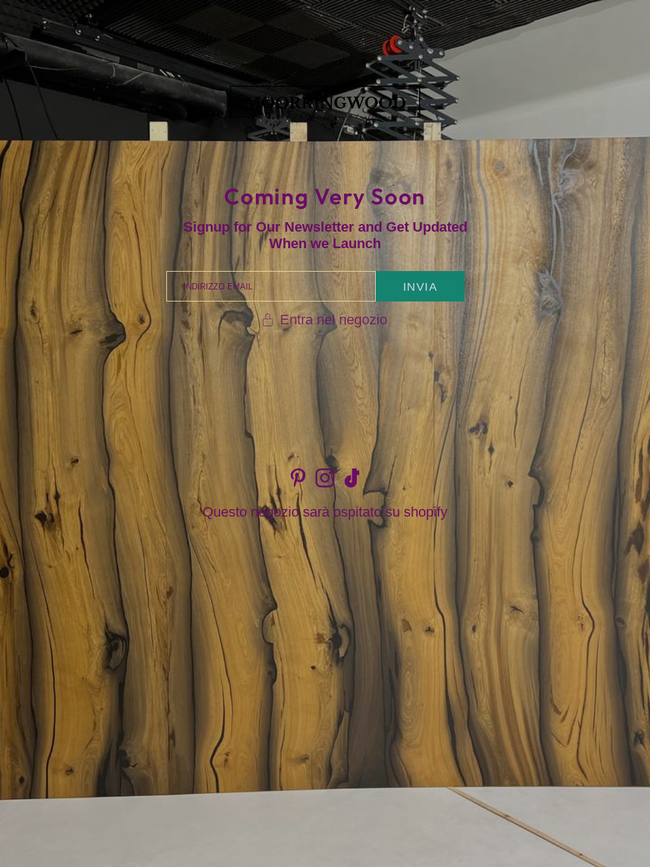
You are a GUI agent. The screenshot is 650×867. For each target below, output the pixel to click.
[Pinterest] (298, 477)
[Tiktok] (352, 477)
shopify (426, 512)
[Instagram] (325, 477)
